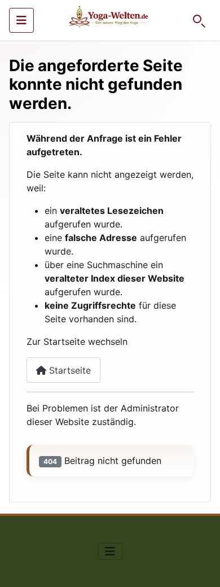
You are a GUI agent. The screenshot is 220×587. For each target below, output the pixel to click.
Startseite (68, 370)
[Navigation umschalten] (21, 20)
